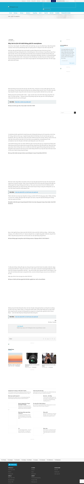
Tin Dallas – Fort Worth (26, 460)
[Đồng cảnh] (37, 414)
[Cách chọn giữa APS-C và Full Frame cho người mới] (32, 353)
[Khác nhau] (37, 432)
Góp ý (32, 471)
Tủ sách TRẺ (34, 479)
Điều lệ (9, 471)
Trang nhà (13, 464)
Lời (19, 428)
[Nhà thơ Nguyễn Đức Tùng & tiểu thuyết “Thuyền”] (12, 405)
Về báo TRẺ (10, 482)
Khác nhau (45, 428)
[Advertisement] (42, 27)
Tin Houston (17, 460)
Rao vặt (56, 469)
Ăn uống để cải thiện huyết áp (39, 403)
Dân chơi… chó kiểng (47, 395)
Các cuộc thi (57, 473)
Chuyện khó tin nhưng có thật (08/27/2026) (17, 390)
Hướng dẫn (10, 473)
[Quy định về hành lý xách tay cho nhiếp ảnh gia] (49, 353)
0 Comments (17, 366)
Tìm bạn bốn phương (36, 477)
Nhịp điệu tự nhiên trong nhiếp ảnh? (14, 364)
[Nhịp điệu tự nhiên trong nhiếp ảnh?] (15, 353)
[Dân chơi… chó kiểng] (37, 397)
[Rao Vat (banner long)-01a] (59, 5)
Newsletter (33, 473)
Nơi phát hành (11, 479)
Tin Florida (3, 460)
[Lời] (12, 430)
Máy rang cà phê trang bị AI (13, 395)
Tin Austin (35, 460)
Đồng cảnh (45, 412)
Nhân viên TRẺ (11, 477)
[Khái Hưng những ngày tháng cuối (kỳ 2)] (12, 419)
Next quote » (72, 63)
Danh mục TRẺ (11, 469)
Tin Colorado (42, 460)
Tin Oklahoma (50, 460)
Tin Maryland (57, 460)
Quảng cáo (56, 471)
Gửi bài (32, 469)
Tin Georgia (10, 460)
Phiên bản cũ (34, 482)
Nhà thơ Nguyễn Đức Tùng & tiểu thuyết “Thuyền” (24, 404)
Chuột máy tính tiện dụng (38, 390)
